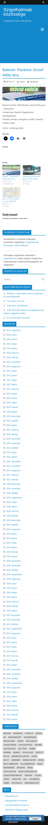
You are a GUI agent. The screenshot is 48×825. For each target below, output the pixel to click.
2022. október (12, 447)
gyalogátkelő (25, 745)
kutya (6, 756)
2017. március (12, 656)
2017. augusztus (13, 633)
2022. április (11, 456)
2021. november (13, 466)
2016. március (12, 710)
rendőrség (9, 768)
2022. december (13, 438)
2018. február (12, 606)
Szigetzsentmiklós (13, 775)
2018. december (13, 560)
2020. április (11, 506)
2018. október (12, 570)
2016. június (11, 696)
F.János (22, 81)
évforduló (17, 783)
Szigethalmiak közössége (17, 12)
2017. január (11, 664)
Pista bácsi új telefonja (17, 305)
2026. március (12, 352)
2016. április (11, 705)
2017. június (11, 642)
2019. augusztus (13, 529)
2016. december (13, 669)
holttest (22, 749)
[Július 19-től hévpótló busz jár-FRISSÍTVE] (11, 192)
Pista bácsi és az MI (15, 301)
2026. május (11, 343)
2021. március (12, 475)
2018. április (11, 597)
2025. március (12, 389)
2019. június (11, 538)
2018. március (12, 601)
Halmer (38, 745)
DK (5, 737)
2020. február (12, 515)
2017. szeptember (14, 628)
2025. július (11, 371)
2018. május (11, 592)
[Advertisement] (24, 48)
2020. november (13, 488)
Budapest (18, 733)
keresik (7, 752)
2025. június (11, 375)
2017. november (13, 619)
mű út (6, 760)
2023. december (13, 416)
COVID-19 (29, 733)
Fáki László (31, 741)
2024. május (11, 402)
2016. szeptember (14, 683)
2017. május (11, 646)
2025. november (13, 362)
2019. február (12, 551)
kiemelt (16, 752)
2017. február (12, 660)
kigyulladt (28, 752)
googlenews (10, 745)
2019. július (11, 533)
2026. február (12, 357)
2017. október (12, 624)
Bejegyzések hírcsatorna (16, 800)
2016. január (11, 719)
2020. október (12, 493)
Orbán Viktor (29, 760)
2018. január (11, 610)
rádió (30, 768)
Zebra (6, 783)
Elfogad (35, 819)
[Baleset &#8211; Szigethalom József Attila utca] (11, 170)
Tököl (6, 779)
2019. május (11, 542)
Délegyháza (9, 741)
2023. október (12, 420)
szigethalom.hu (10, 258)
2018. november (13, 565)
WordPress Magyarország (17, 809)
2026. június (11, 339)
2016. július (11, 692)
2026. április (11, 348)
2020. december (13, 484)
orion (41, 760)
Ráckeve (21, 768)
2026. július (11, 334)
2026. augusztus (13, 330)
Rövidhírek (34, 81)
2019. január (11, 556)
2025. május (11, 380)
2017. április (11, 651)
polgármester (27, 764)
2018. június (11, 588)
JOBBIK (32, 749)
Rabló (40, 764)
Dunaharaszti (15, 737)
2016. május (11, 701)
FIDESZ (20, 741)
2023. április (11, 425)
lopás (34, 756)
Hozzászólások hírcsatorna (17, 805)
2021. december (13, 461)
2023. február (12, 434)
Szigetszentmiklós (27, 771)
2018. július (11, 583)
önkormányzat (32, 783)
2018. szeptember (14, 574)
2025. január (11, 393)
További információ (20, 819)
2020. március (12, 511)
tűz (25, 779)
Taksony (28, 775)
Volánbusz (34, 779)
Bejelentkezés (12, 796)
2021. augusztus (13, 470)
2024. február (12, 407)
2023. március (12, 429)
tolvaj (38, 775)
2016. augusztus (13, 687)
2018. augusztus (13, 579)
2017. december (13, 615)
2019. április (11, 547)
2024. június (11, 398)
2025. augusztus (13, 366)
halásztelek (10, 749)
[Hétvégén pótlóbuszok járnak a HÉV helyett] (32, 170)
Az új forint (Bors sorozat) (18, 317)
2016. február (12, 714)
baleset (7, 733)
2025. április (11, 384)
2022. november (13, 443)
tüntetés (16, 779)
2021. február (12, 479)
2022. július (11, 452)
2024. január (11, 411)
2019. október (12, 524)
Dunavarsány (30, 737)
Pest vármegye (11, 764)
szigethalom (10, 771)
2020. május (11, 502)
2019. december (13, 520)
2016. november (13, 674)
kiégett (39, 752)
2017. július (11, 637)
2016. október (12, 678)
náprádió (15, 760)
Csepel (38, 733)
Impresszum (13, 822)
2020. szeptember (14, 497)
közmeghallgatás (20, 756)
